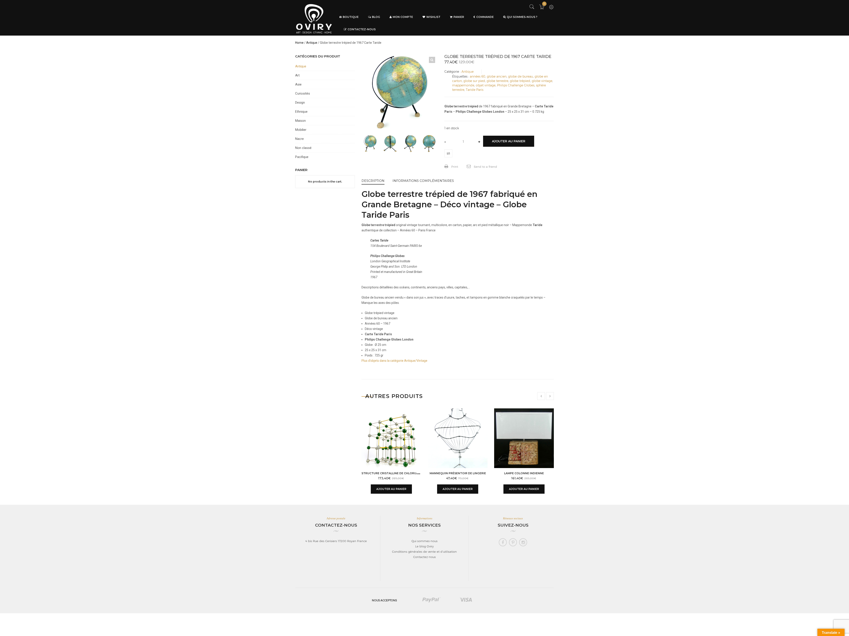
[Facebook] (503, 542)
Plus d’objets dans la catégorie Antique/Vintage (394, 360)
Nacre (299, 139)
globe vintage (542, 81)
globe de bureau (520, 76)
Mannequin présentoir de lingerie (458, 473)
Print (454, 166)
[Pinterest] (513, 542)
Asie (298, 84)
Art (297, 75)
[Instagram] (523, 542)
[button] (432, 60)
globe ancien (497, 76)
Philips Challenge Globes (515, 85)
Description (372, 181)
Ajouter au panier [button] (391, 489)
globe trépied (520, 81)
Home (299, 42)
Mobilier (300, 130)
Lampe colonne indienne (524, 473)
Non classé (303, 148)
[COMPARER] (448, 153)
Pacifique (301, 157)
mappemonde (463, 85)
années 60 (477, 76)
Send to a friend (485, 166)
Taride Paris (474, 89)
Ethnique (301, 112)
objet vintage (485, 85)
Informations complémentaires (423, 181)
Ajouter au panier (508, 141)
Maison (300, 121)
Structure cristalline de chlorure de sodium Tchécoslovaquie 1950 (417, 473)
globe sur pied (474, 81)
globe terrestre (497, 81)
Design (300, 103)
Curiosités (302, 93)
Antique (311, 42)
